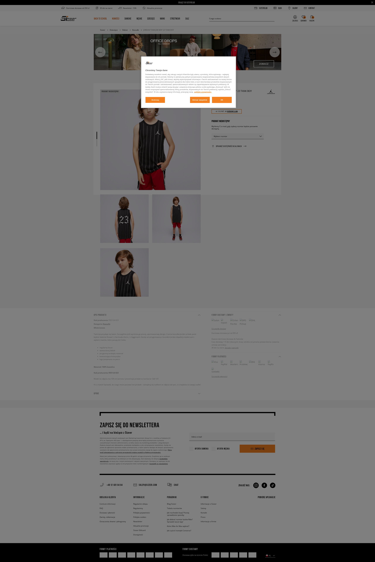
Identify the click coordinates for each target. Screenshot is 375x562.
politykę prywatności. (203, 92)
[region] (188, 82)
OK (222, 100)
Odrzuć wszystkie (199, 100)
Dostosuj (155, 100)
